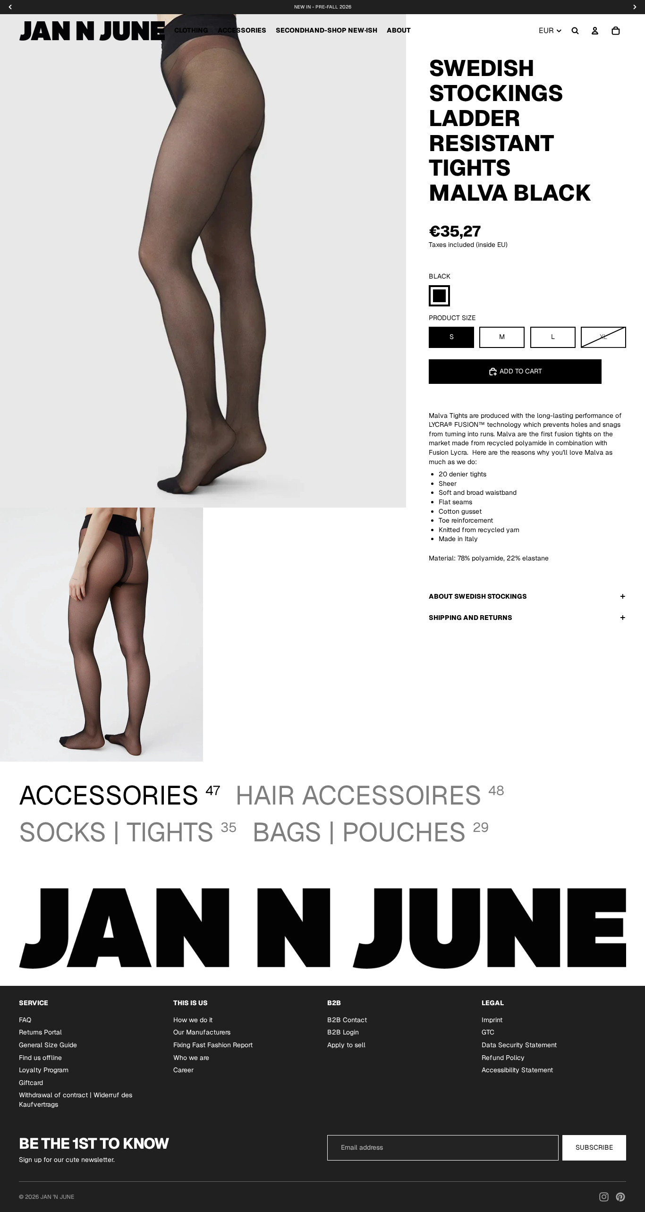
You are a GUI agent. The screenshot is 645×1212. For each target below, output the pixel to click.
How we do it (192, 1020)
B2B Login (343, 1032)
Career (183, 1070)
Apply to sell (346, 1045)
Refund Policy (503, 1057)
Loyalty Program (43, 1070)
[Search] (575, 30)
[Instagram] (604, 1197)
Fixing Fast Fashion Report (213, 1045)
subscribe (594, 1147)
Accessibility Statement (517, 1070)
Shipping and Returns (470, 617)
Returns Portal (40, 1032)
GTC (488, 1032)
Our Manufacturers (201, 1032)
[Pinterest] (620, 1197)
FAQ (25, 1020)
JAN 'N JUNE (57, 1197)
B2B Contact (347, 1020)
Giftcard (31, 1082)
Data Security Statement (519, 1045)
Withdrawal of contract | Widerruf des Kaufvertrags (75, 1100)
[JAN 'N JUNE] (92, 30)
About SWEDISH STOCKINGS (478, 596)
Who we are (191, 1057)
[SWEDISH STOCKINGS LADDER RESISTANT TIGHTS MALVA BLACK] (439, 295)
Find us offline (40, 1057)
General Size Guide (48, 1045)
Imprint (492, 1020)
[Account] (595, 30)
